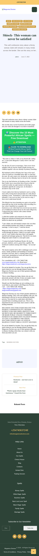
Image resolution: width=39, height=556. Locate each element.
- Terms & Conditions (9, 552)
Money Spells (19, 490)
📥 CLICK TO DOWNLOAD (19, 149)
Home (20, 449)
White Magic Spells (19, 494)
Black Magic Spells (19, 505)
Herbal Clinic (19, 470)
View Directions (19, 425)
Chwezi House (19, 459)
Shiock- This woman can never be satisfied (19, 37)
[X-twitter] (19, 536)
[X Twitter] (9, 113)
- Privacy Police (21, 552)
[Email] (18, 113)
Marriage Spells (19, 512)
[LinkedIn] (13, 113)
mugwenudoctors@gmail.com (11, 290)
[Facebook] (4, 113)
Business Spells (19, 498)
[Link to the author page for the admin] (12, 57)
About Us (19, 452)
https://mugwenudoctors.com (12, 288)
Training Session (19, 474)
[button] (19, 2)
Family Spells (19, 508)
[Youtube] (24, 536)
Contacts (19, 466)
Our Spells (19, 456)
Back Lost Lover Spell (19, 501)
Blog (19, 463)
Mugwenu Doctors (10, 548)
